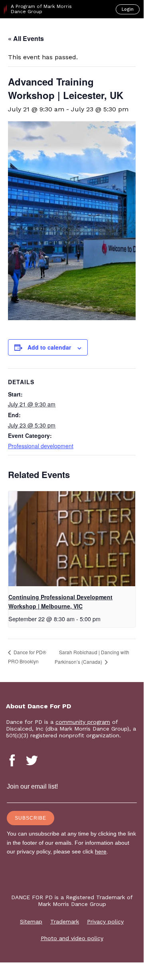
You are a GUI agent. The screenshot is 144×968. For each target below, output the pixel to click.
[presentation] (71, 538)
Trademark (64, 921)
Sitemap (31, 921)
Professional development (40, 446)
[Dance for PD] (39, 32)
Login (128, 9)
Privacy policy (105, 921)
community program (82, 722)
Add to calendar (49, 347)
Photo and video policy (72, 938)
